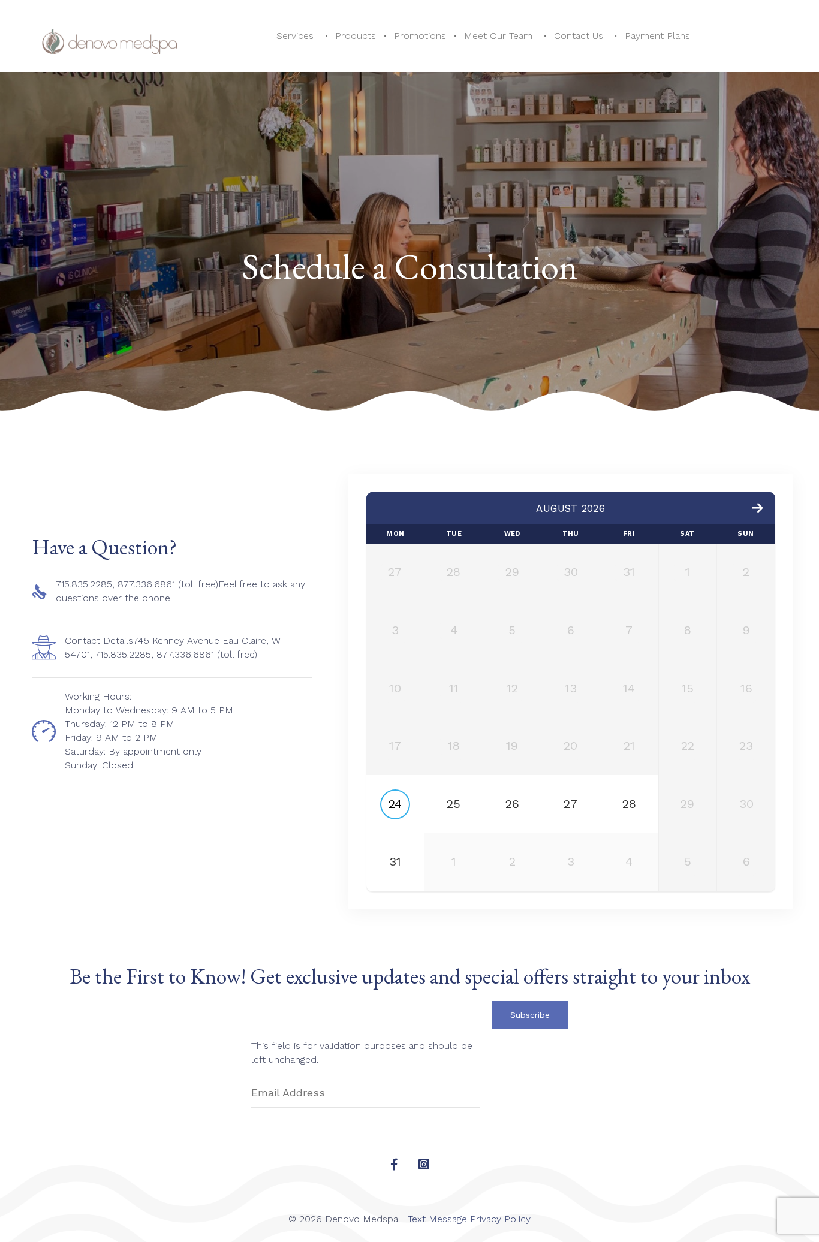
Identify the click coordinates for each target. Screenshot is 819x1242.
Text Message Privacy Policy (469, 1219)
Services (295, 35)
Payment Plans (657, 35)
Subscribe (530, 1015)
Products (355, 35)
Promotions (420, 35)
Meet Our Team (498, 35)
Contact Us (578, 35)
